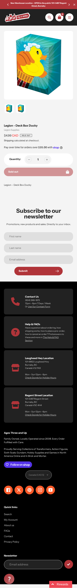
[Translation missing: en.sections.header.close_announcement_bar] (74, 4)
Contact (8, 536)
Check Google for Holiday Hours (40, 377)
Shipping (9, 140)
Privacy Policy (11, 541)
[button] (9, 579)
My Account (11, 519)
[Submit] (68, 564)
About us (9, 525)
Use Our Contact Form (39, 306)
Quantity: (15, 159)
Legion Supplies (11, 130)
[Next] (69, 4)
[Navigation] (69, 17)
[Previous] (8, 4)
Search (8, 514)
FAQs (7, 530)
